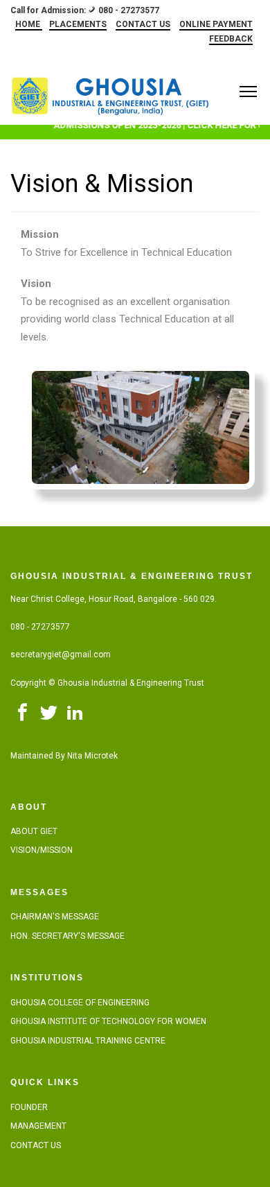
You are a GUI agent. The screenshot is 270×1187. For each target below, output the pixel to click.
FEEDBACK (231, 39)
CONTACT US (143, 24)
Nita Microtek (92, 756)
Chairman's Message (54, 916)
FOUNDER (29, 1107)
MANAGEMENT (38, 1126)
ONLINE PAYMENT (216, 24)
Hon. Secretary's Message (67, 936)
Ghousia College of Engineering (80, 1002)
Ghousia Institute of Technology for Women (108, 1021)
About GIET (33, 831)
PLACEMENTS (78, 24)
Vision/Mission (41, 850)
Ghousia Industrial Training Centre (87, 1041)
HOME (28, 24)
